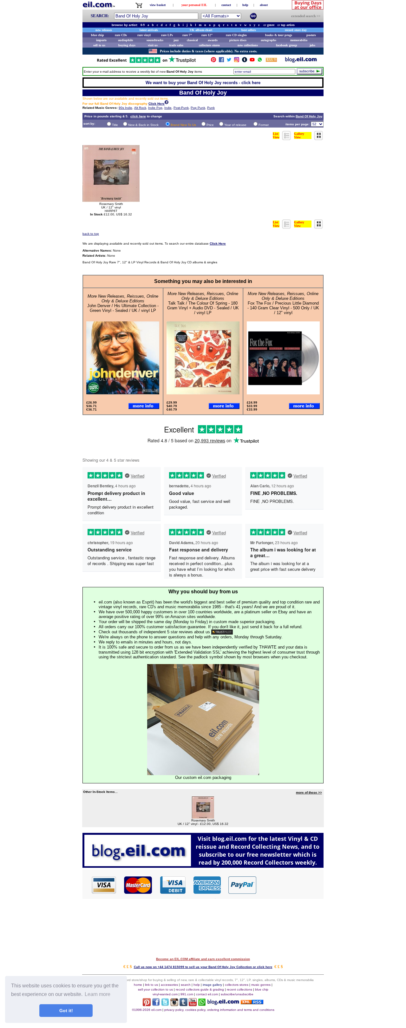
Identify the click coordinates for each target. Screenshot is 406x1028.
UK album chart (201, 30)
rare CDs (121, 35)
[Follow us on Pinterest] (213, 61)
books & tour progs (278, 35)
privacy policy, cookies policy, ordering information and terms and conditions (219, 1010)
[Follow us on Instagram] (236, 61)
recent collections (239, 989)
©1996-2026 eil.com (146, 1010)
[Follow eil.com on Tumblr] (183, 1004)
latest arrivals (149, 30)
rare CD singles (236, 35)
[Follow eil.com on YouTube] (193, 1004)
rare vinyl (144, 35)
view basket (158, 5)
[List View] (286, 138)
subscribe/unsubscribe (237, 994)
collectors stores (209, 45)
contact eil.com (207, 994)
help (245, 5)
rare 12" (207, 35)
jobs (312, 45)
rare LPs (167, 35)
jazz (176, 40)
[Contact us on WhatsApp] (259, 61)
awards (213, 40)
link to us (151, 984)
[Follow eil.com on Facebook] (156, 1004)
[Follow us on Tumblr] (244, 61)
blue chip (97, 35)
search (186, 984)
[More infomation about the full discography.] (166, 103)
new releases (103, 30)
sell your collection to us (155, 989)
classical (192, 40)
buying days (126, 45)
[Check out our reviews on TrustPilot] (222, 631)
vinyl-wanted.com (165, 994)
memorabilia (298, 40)
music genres (261, 984)
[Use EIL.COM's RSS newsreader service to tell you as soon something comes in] (252, 1002)
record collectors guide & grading (200, 989)
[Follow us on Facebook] (221, 61)
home (138, 984)
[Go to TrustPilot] (146, 62)
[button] (290, 884)
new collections (248, 45)
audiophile (125, 40)
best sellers (248, 30)
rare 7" (187, 35)
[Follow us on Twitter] (229, 61)
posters (311, 35)
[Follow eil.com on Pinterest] (147, 1004)
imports (101, 40)
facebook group (286, 45)
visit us (153, 45)
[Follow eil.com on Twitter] (165, 1004)
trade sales (176, 45)
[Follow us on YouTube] (252, 61)
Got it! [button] (66, 1010)
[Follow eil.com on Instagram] (174, 1004)
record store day (296, 30)
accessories (169, 984)
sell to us (99, 45)
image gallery (212, 984)
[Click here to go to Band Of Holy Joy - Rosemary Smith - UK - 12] (203, 817)
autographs (268, 40)
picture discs (237, 40)
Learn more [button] (97, 994)
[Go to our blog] (301, 61)
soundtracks (155, 40)
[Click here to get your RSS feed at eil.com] (271, 61)
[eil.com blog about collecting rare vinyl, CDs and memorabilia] (203, 866)
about (264, 5)
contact (226, 5)
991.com (186, 994)
